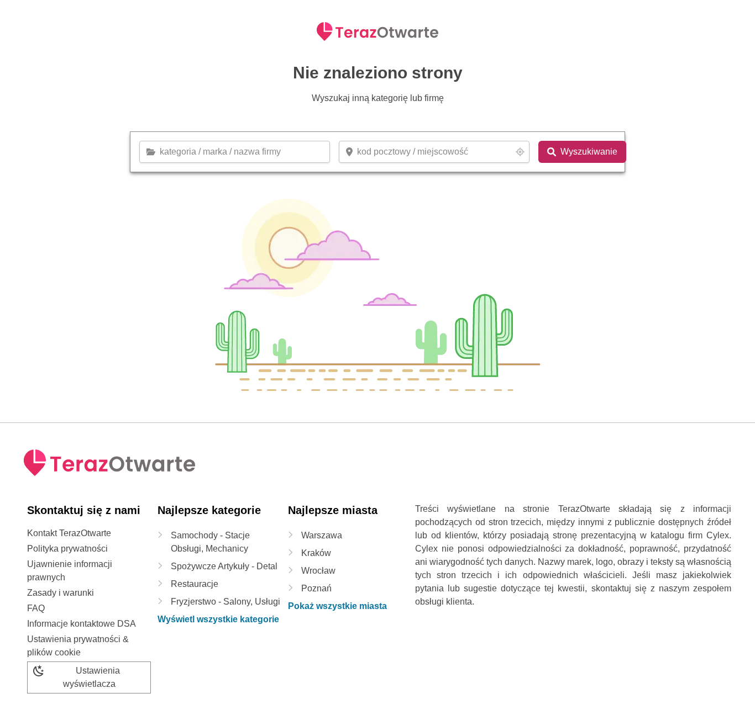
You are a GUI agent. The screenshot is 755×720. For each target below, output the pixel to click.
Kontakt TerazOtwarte (69, 533)
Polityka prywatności (67, 548)
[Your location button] (520, 151)
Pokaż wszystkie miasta (337, 606)
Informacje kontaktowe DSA (81, 623)
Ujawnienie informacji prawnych (69, 570)
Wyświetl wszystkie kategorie (218, 619)
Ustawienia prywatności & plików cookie (78, 645)
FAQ (36, 608)
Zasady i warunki (60, 592)
